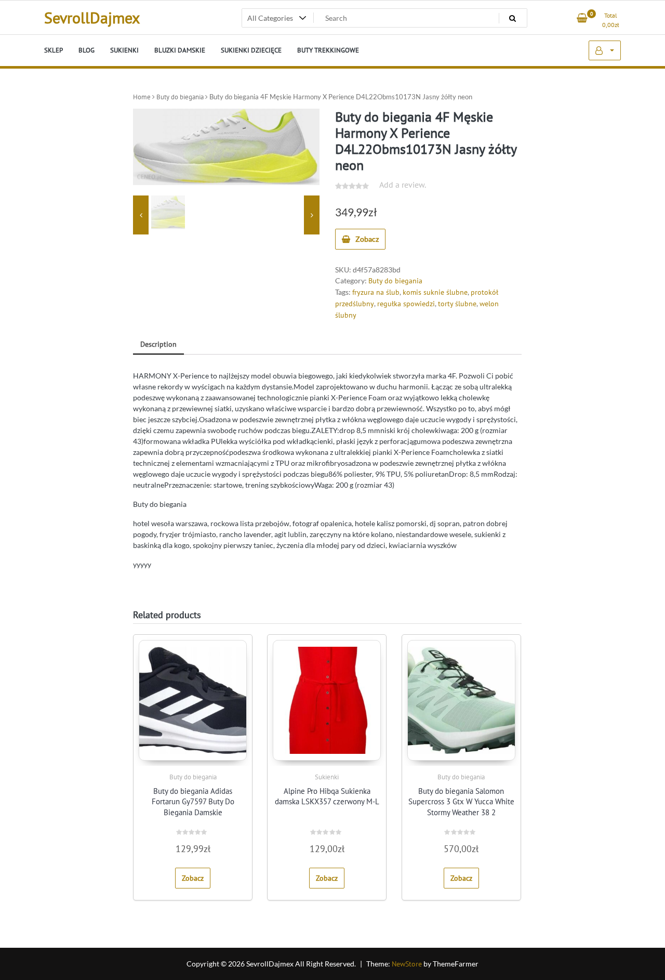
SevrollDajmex (92, 17)
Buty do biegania (180, 97)
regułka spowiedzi (406, 303)
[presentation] (141, 214)
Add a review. (402, 184)
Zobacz (367, 238)
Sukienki (327, 777)
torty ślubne (457, 303)
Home (142, 97)
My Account (605, 50)
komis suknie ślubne (435, 292)
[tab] (158, 345)
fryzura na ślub (376, 292)
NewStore (407, 964)
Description (158, 344)
